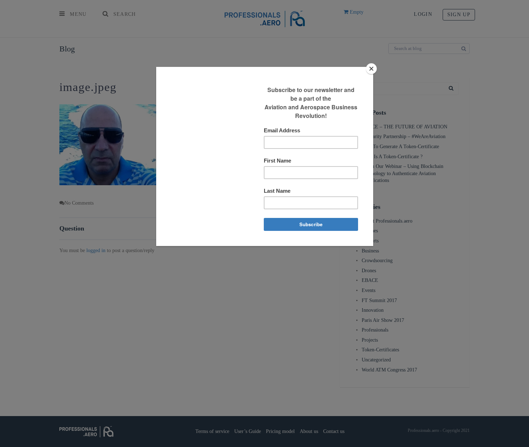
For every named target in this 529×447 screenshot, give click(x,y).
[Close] (371, 68)
